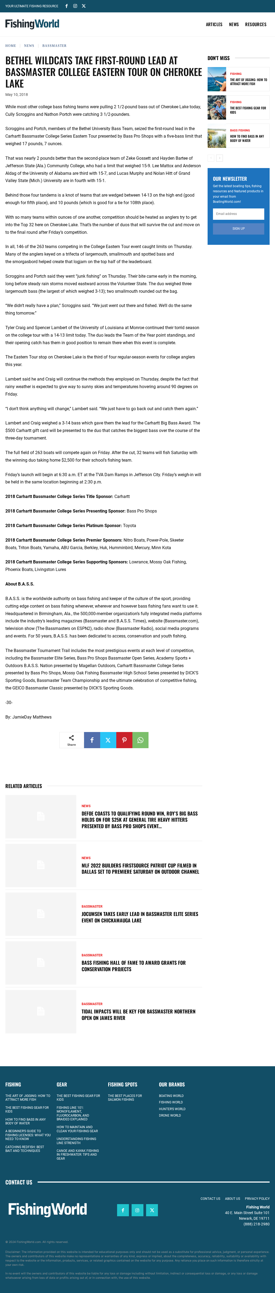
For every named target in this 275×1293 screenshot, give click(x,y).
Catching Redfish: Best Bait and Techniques (24, 1149)
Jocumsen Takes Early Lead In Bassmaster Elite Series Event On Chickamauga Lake (140, 916)
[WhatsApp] (140, 740)
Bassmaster (54, 46)
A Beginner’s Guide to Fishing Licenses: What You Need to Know (28, 1135)
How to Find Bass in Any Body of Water (247, 138)
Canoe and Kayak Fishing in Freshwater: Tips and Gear (78, 1154)
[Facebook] (66, 5)
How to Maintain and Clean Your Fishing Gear (77, 1129)
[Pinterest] (124, 740)
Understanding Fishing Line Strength (76, 1141)
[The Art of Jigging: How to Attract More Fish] (217, 79)
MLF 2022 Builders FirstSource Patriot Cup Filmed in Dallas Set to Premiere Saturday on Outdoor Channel (140, 868)
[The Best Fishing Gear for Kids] (217, 107)
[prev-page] (211, 158)
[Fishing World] (32, 24)
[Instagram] (75, 5)
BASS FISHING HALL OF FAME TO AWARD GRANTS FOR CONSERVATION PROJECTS (134, 965)
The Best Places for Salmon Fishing (125, 1098)
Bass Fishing (240, 130)
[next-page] (219, 158)
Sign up (239, 229)
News (29, 46)
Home (10, 46)
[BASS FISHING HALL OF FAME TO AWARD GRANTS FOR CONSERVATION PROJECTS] (40, 963)
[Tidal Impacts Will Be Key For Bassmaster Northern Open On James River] (40, 1011)
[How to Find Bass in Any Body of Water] (217, 136)
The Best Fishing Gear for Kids (248, 110)
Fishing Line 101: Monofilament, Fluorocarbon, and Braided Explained (73, 1113)
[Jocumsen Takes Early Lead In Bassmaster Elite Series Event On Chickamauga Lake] (40, 914)
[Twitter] (83, 5)
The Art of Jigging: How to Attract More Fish (248, 81)
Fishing (236, 73)
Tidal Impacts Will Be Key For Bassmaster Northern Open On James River (139, 1014)
